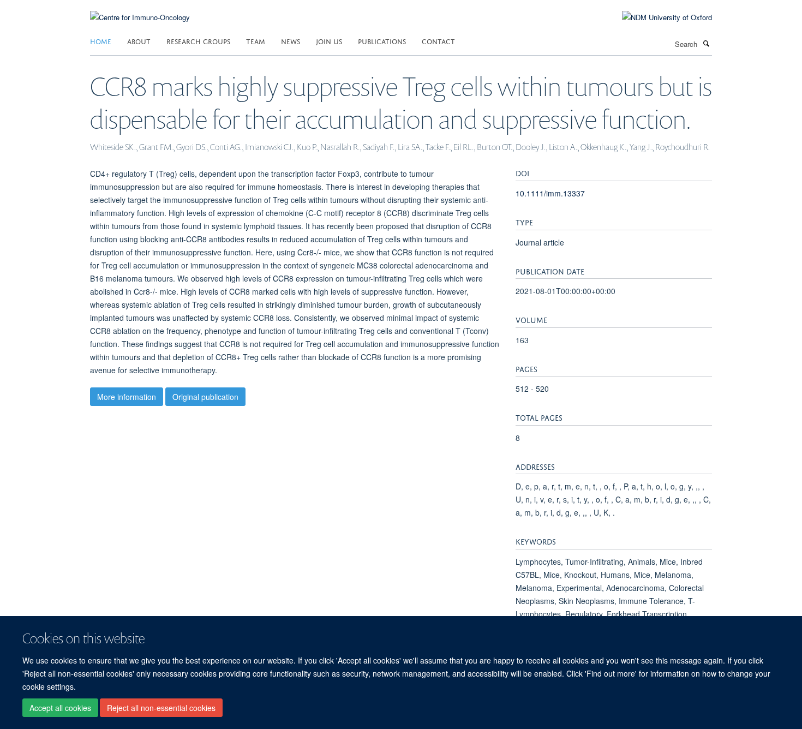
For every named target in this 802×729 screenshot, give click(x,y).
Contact (438, 40)
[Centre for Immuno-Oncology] (140, 10)
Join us (329, 40)
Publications (382, 40)
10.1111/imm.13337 (550, 193)
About (139, 40)
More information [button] (126, 396)
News (290, 40)
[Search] (706, 43)
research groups (198, 40)
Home (100, 40)
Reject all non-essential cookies (161, 707)
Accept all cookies (60, 707)
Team (255, 40)
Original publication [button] (205, 396)
